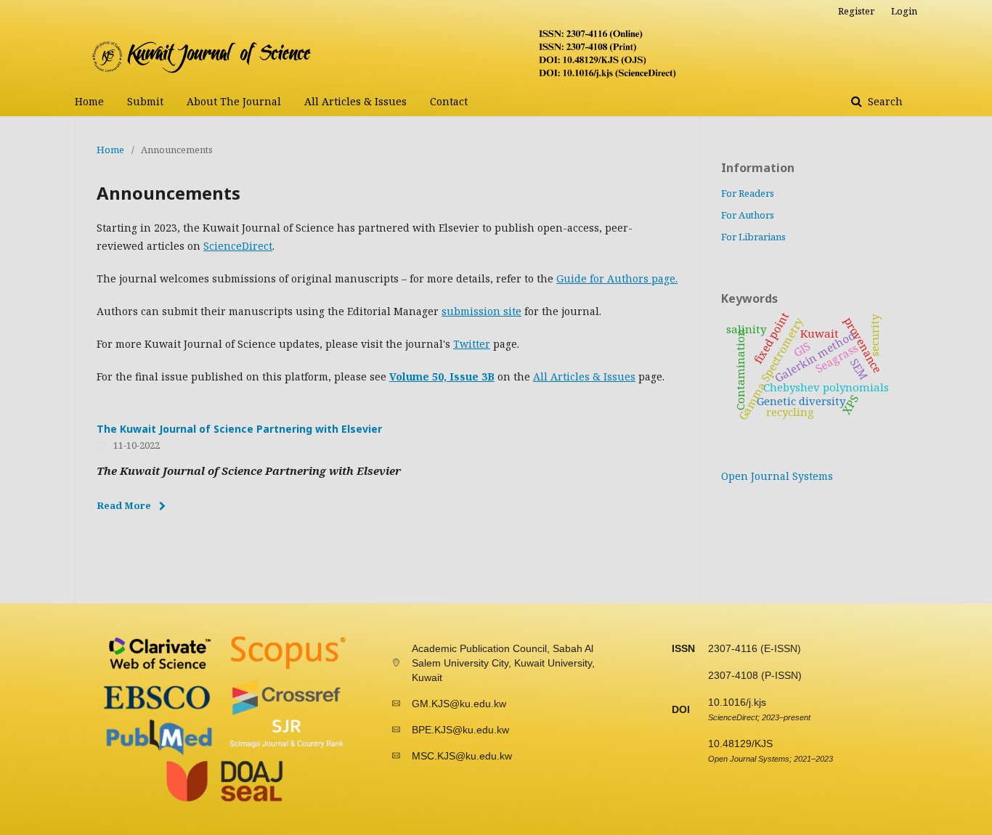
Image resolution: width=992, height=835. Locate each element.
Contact (449, 101)
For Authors (747, 214)
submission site (481, 311)
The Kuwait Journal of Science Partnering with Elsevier (239, 429)
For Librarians (753, 236)
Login (904, 10)
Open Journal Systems (777, 476)
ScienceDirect (237, 246)
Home (89, 101)
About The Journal (234, 101)
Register (856, 10)
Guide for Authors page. (617, 278)
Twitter (471, 344)
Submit (145, 101)
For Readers (747, 193)
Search (884, 101)
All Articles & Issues (355, 101)
